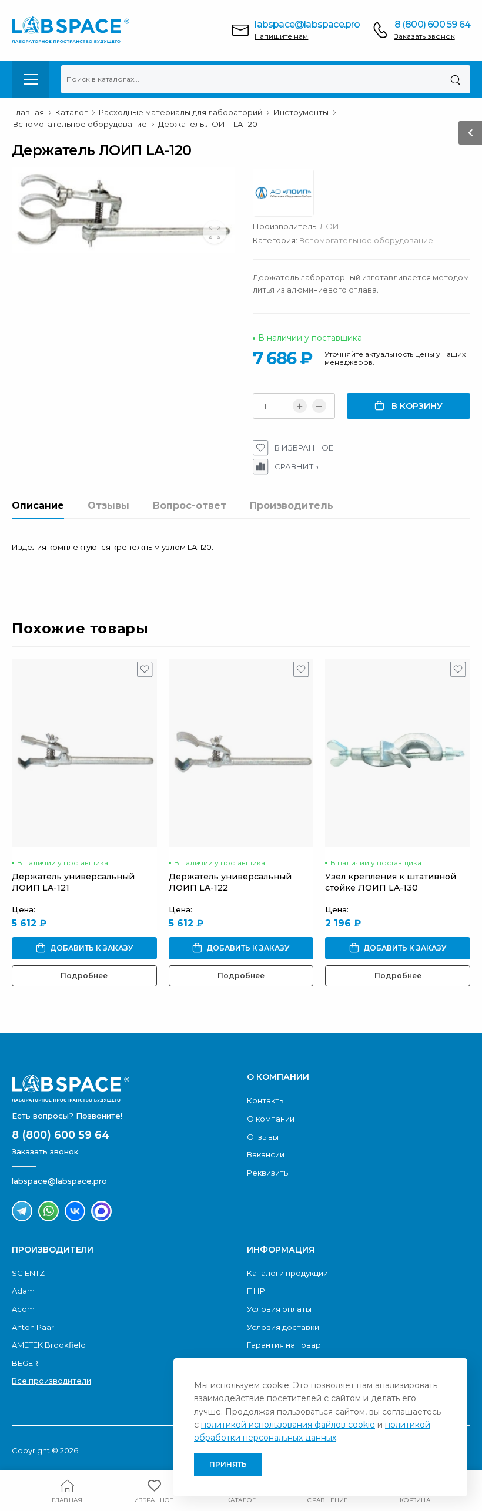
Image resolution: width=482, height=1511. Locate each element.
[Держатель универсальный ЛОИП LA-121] (84, 753)
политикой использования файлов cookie (288, 1424)
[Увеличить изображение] (214, 232)
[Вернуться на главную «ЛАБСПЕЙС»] (123, 1088)
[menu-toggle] (30, 79)
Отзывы (108, 505)
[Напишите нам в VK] (75, 1211)
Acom (23, 1309)
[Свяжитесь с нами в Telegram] (22, 1211)
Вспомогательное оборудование (366, 240)
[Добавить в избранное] (145, 672)
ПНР (256, 1290)
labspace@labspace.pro (307, 24)
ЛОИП (333, 226)
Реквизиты (268, 1172)
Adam (23, 1290)
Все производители (51, 1380)
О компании (270, 1118)
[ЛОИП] (289, 196)
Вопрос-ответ (189, 505)
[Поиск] (455, 79)
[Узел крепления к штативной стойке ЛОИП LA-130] (397, 753)
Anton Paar (33, 1327)
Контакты (266, 1100)
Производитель (291, 505)
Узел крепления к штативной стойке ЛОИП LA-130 (390, 882)
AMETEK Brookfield (49, 1344)
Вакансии (265, 1154)
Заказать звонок (424, 36)
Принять (228, 1464)
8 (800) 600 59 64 (432, 24)
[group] (123, 210)
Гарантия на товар (284, 1344)
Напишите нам (281, 36)
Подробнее (84, 975)
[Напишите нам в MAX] (101, 1211)
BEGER (25, 1363)
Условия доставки (283, 1327)
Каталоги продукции (287, 1273)
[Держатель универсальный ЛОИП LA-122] (241, 753)
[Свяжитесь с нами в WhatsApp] (48, 1211)
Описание (38, 505)
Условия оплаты (279, 1309)
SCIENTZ (28, 1273)
